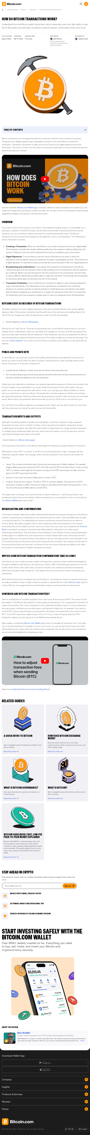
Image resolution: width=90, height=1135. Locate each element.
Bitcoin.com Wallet (32, 623)
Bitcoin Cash (74, 582)
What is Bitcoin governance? (21, 787)
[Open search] (81, 4)
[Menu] (86, 4)
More (82, 1041)
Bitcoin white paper (27, 440)
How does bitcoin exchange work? (64, 737)
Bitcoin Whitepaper (30, 322)
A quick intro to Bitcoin (18, 735)
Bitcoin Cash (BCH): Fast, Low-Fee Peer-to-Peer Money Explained (23, 836)
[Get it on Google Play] (45, 1062)
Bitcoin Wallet (12, 500)
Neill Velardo (23, 1033)
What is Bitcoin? (57, 787)
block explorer (17, 340)
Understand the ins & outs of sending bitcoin (31, 689)
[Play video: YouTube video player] (45, 661)
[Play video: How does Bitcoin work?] (45, 179)
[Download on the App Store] (45, 1069)
